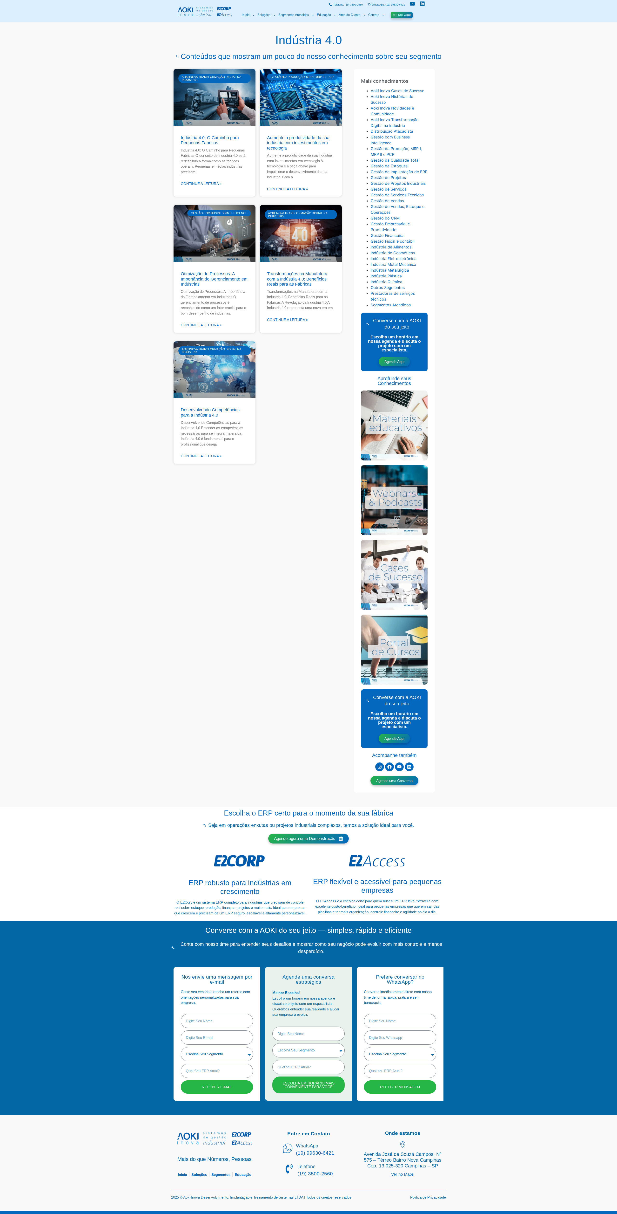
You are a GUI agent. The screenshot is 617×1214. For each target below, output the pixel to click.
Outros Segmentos (388, 287)
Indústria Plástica (386, 276)
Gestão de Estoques (389, 166)
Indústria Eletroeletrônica (393, 258)
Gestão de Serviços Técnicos (397, 194)
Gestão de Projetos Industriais (398, 183)
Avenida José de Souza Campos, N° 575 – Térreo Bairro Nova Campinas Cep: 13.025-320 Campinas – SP (403, 1160)
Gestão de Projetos (388, 177)
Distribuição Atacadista (392, 131)
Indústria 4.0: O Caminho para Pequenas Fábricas (210, 140)
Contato (373, 15)
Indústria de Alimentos (391, 247)
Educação (324, 15)
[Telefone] (289, 1169)
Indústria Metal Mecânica (393, 264)
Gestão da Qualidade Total (395, 160)
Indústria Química (386, 281)
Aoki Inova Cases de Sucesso (397, 90)
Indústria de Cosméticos (393, 252)
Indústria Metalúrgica (390, 270)
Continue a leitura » (201, 184)
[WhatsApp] (287, 1149)
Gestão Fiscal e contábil (393, 241)
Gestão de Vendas (387, 200)
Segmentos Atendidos (293, 15)
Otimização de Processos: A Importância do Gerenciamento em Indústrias (214, 279)
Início (245, 15)
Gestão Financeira (387, 235)
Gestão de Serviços (388, 189)
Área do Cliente (349, 15)
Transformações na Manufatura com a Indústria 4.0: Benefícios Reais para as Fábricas (297, 279)
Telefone (306, 1166)
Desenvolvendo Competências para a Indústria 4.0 (210, 412)
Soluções (263, 15)
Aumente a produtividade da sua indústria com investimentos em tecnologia (298, 143)
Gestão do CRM (385, 218)
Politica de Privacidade (428, 1197)
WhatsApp (307, 1145)
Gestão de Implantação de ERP (399, 171)
